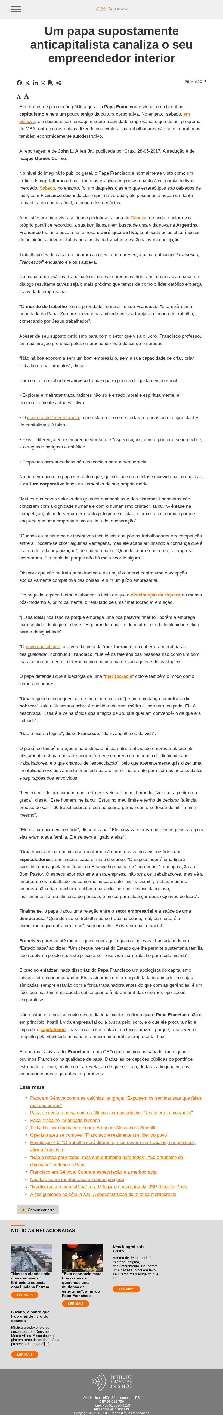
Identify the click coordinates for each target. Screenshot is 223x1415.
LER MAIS (25, 1295)
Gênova (138, 217)
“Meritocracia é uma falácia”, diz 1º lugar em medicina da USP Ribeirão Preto (108, 1186)
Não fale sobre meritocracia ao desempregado (77, 1179)
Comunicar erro (38, 1210)
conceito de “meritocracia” (53, 417)
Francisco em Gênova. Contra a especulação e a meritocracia (93, 1172)
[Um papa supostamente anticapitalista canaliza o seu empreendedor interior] (58, 83)
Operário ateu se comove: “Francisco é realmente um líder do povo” (99, 1135)
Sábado (47, 188)
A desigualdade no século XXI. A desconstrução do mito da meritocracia (103, 1194)
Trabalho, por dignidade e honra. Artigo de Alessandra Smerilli (92, 1127)
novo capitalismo (43, 646)
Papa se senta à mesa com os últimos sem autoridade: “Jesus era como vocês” (111, 1112)
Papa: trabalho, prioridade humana (65, 1120)
